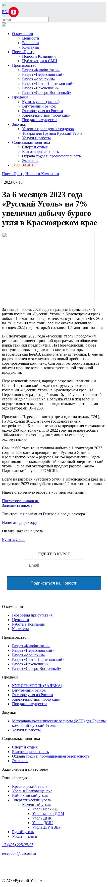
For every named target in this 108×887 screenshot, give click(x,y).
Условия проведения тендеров (48, 129)
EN (5, 12)
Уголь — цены (24, 836)
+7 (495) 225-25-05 (17, 845)
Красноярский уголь (29, 786)
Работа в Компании (28, 624)
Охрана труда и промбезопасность (51, 156)
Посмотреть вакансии (20, 501)
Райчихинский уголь (30, 795)
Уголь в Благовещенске (32, 791)
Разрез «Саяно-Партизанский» (48, 83)
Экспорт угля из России (42, 111)
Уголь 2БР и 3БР (46, 827)
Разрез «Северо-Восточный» (46, 92)
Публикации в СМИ (39, 61)
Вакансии (30, 43)
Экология (30, 160)
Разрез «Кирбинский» (41, 70)
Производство (24, 65)
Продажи (20, 97)
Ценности (30, 38)
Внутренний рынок (39, 106)
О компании (22, 33)
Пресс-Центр (23, 52)
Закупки (19, 124)
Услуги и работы (36, 138)
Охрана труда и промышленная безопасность (50, 756)
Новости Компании (39, 56)
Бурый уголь (23, 832)
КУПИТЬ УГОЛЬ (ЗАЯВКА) (37, 686)
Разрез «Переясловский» (43, 74)
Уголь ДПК (42, 818)
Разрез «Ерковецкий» (40, 88)
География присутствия (32, 615)
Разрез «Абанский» (38, 79)
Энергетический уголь (31, 800)
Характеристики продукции (46, 115)
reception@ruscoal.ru (19, 853)
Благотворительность (40, 151)
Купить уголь (13, 539)
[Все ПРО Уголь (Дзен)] (14, 12)
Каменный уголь (36, 804)
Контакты (30, 47)
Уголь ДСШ (42, 823)
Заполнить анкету (17, 505)
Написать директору (19, 522)
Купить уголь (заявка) (41, 101)
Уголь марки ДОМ (48, 813)
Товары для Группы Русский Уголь (52, 133)
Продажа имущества (39, 120)
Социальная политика (31, 142)
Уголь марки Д (45, 809)
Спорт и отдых (35, 147)
